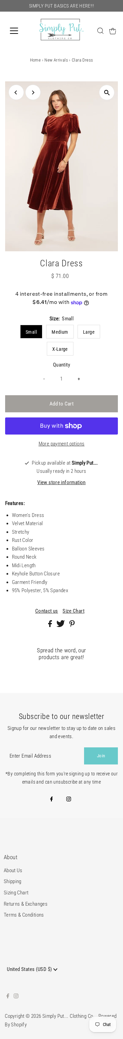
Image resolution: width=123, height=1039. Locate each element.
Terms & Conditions (24, 915)
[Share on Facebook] (50, 625)
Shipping (13, 881)
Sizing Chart (16, 893)
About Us (13, 870)
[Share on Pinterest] (72, 625)
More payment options (62, 444)
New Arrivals (56, 60)
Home (35, 60)
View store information (61, 482)
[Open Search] (100, 30)
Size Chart (73, 611)
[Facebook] (52, 799)
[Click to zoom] (106, 92)
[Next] (33, 92)
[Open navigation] (18, 30)
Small (31, 332)
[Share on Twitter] (61, 625)
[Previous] (16, 92)
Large (89, 332)
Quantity (61, 365)
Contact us (46, 611)
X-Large (60, 349)
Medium (60, 332)
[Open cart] (112, 31)
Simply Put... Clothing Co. (68, 1016)
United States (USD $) (30, 969)
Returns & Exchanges (25, 904)
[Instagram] (69, 799)
